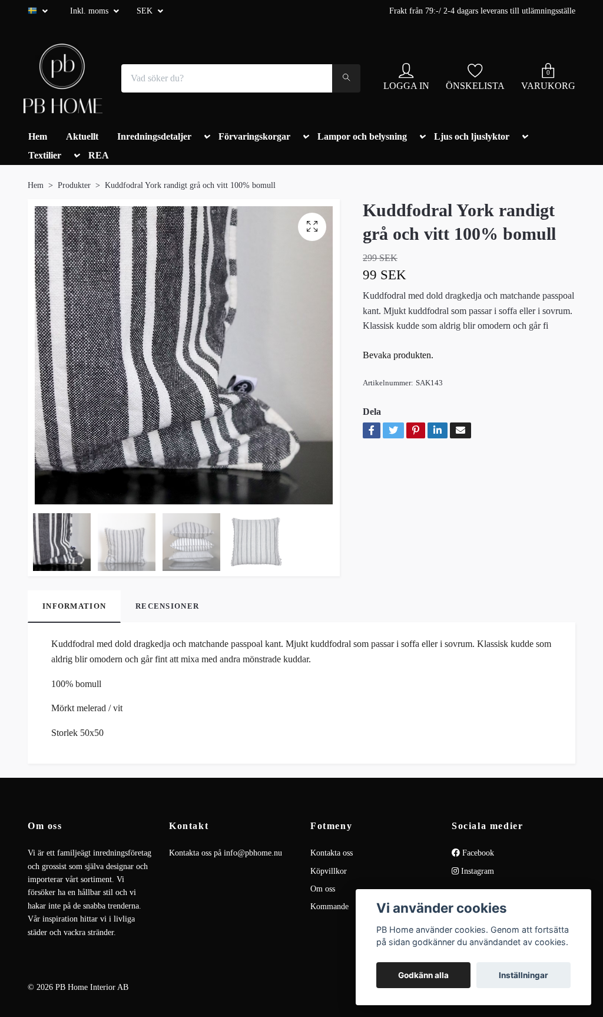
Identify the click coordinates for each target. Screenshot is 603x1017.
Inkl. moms (90, 10)
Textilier (44, 155)
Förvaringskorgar (254, 136)
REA (98, 155)
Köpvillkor (328, 871)
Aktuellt (82, 136)
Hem (37, 136)
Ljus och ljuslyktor (471, 136)
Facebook (477, 852)
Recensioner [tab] (167, 606)
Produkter (74, 185)
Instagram (476, 871)
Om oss (322, 888)
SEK (146, 10)
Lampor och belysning (362, 136)
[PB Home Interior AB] (63, 78)
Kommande (329, 906)
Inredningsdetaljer (154, 136)
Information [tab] (74, 606)
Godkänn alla (423, 975)
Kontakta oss (331, 852)
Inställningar (523, 975)
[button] (205, 139)
